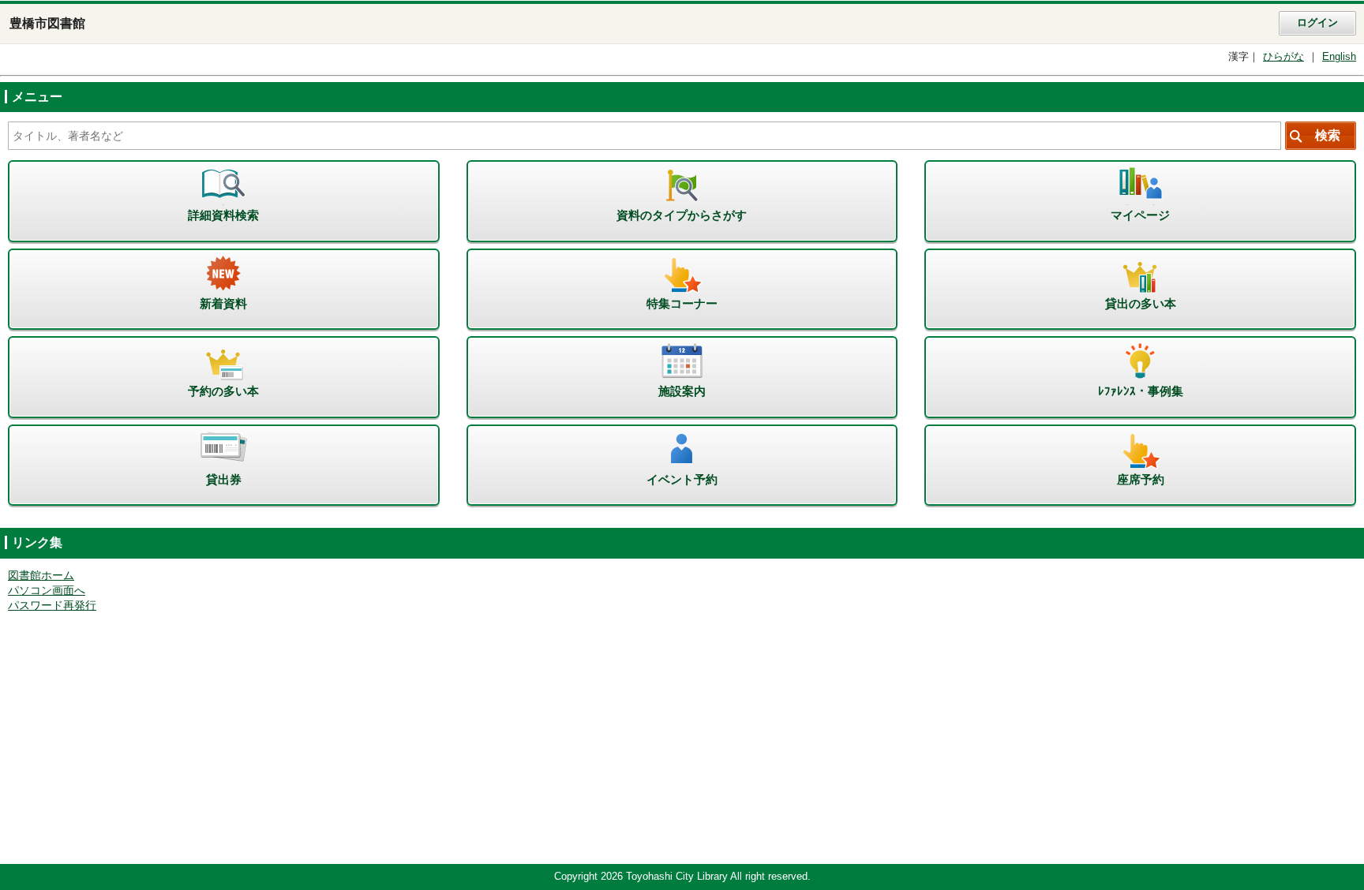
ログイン (1317, 22)
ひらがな (1283, 56)
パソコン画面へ (46, 590)
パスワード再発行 (52, 605)
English (1339, 56)
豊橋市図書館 (47, 23)
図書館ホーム (41, 575)
